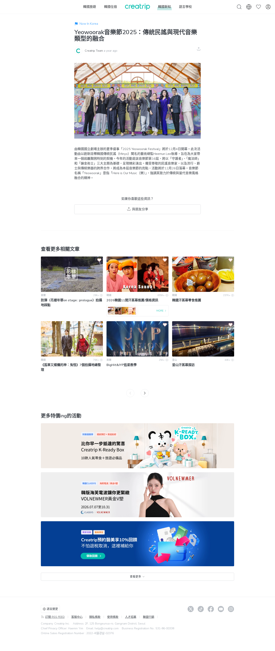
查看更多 (135, 576)
